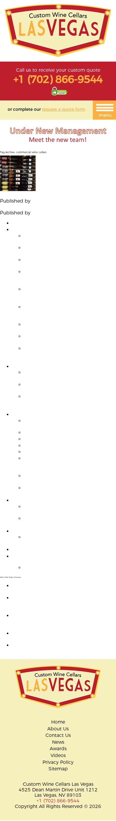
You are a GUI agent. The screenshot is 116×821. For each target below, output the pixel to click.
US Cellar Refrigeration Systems (60, 452)
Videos (58, 755)
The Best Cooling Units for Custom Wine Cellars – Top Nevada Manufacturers (69, 423)
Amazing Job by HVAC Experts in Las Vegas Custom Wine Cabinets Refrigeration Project (62, 588)
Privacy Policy (58, 762)
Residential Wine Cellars (39, 229)
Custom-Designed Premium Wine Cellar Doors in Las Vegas (57, 648)
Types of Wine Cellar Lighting (57, 567)
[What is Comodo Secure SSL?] (59, 94)
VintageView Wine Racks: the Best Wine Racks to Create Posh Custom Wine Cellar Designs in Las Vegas (53, 195)
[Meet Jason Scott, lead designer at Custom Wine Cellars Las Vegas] (58, 146)
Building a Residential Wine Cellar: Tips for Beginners (68, 262)
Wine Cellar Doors (32, 531)
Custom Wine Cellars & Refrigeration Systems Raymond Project (65, 490)
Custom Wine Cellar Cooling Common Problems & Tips (67, 478)
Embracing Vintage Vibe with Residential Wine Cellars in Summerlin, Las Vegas (68, 277)
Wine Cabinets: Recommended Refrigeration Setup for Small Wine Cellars (64, 464)
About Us (58, 729)
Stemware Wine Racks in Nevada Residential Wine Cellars (61, 521)
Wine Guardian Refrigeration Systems (66, 445)
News (58, 742)
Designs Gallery (29, 223)
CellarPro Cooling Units (50, 439)
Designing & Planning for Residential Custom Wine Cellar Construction (65, 339)
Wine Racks (25, 500)
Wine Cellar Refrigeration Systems (50, 414)
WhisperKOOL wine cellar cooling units (68, 432)
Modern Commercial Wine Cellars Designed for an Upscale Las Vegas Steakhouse (63, 402)
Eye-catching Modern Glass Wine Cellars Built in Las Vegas (69, 250)
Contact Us (58, 735)
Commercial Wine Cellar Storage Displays (59, 366)
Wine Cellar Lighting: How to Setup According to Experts (52, 559)
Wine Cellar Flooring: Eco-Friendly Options (60, 549)
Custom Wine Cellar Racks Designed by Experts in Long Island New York (57, 636)
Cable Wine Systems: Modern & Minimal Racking (69, 509)
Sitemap (58, 769)
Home (58, 722)
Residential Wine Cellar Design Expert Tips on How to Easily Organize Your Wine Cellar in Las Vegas (64, 621)
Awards (58, 748)
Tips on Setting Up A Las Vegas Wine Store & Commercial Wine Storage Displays (41, 206)
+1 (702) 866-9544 (58, 79)
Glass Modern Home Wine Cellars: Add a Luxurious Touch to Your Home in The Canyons (70, 312)
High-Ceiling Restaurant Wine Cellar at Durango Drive (67, 375)
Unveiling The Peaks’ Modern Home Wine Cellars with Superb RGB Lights (66, 327)
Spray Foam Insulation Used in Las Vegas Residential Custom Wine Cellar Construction (67, 354)
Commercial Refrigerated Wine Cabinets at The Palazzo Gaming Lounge (70, 387)
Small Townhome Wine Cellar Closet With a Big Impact (65, 238)
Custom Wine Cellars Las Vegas (67, 201)
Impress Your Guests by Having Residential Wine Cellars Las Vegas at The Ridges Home (65, 294)
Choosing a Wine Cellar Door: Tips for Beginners (66, 540)
